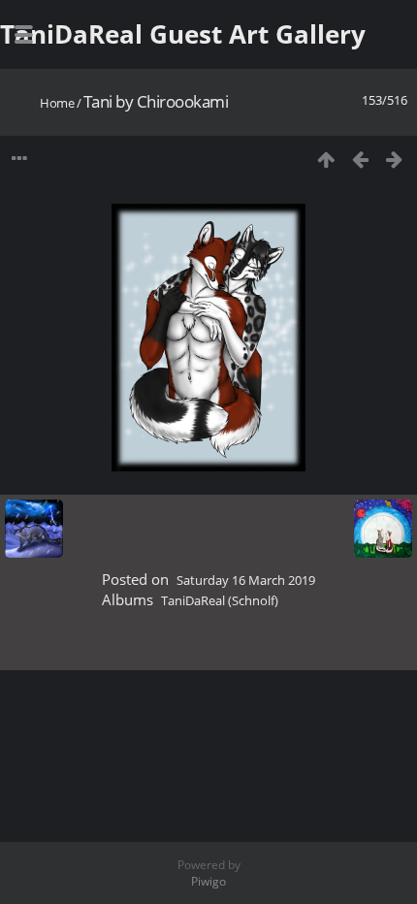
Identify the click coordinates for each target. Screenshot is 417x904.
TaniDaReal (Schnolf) (219, 600)
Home (57, 103)
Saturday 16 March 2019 (245, 580)
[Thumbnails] (326, 158)
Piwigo (208, 881)
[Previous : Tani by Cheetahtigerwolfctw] (360, 158)
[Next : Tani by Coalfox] (394, 158)
